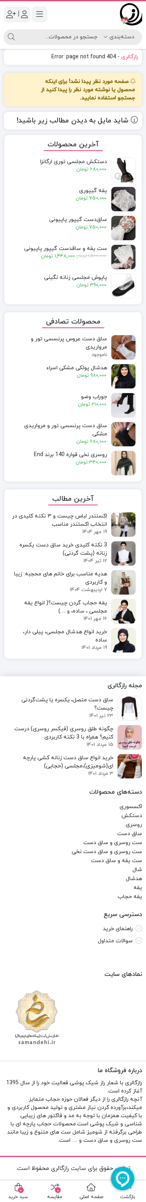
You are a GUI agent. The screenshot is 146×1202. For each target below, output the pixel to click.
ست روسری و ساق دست (112, 842)
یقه (138, 887)
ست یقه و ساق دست (116, 860)
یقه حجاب (130, 896)
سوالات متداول (115, 941)
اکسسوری (131, 806)
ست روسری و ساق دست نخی (107, 851)
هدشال (134, 878)
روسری (134, 824)
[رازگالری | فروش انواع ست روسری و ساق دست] (131, 14)
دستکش (131, 815)
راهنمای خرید (118, 928)
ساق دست (129, 833)
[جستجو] (11, 37)
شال (137, 869)
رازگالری (129, 57)
